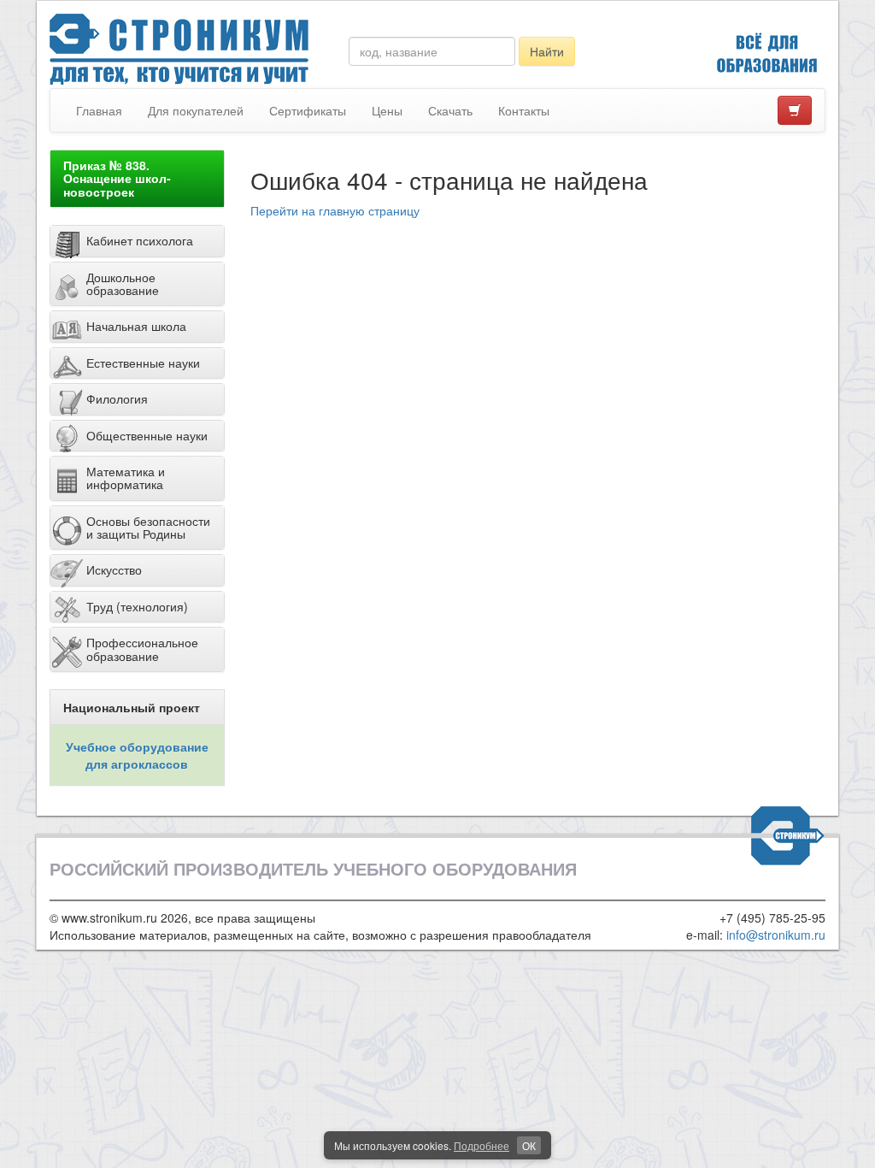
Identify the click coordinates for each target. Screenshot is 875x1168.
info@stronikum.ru (775, 934)
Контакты (523, 110)
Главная (99, 110)
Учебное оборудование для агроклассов (137, 755)
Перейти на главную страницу (335, 210)
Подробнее (481, 1145)
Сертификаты (307, 110)
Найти (547, 51)
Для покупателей (196, 110)
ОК (529, 1145)
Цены (387, 110)
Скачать (450, 110)
